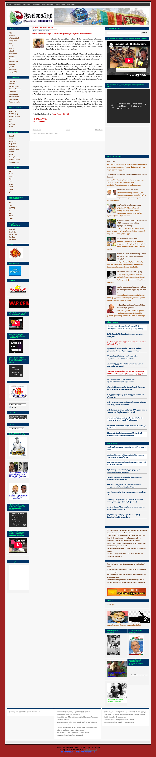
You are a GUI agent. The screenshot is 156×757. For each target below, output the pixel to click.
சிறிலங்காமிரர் (13, 54)
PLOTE (11, 174)
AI (9, 210)
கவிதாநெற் (12, 229)
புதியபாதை (12, 64)
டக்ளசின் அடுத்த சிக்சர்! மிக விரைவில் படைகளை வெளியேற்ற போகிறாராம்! (125, 364)
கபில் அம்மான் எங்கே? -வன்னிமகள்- (128, 190)
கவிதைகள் (36, 4)
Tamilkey (12, 237)
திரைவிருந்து (12, 232)
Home (68, 130)
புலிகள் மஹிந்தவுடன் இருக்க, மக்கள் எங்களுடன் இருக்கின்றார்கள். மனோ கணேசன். (63, 33)
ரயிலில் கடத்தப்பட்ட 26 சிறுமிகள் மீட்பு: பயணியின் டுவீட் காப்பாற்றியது (125, 712)
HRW (10, 213)
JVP (10, 182)
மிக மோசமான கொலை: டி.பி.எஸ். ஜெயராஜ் (129, 272)
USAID (11, 216)
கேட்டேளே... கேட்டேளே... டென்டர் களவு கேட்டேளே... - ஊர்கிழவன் (126, 335)
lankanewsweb (14, 97)
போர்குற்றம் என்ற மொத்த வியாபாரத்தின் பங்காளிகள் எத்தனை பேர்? (125, 395)
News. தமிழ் (12, 111)
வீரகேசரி (11, 152)
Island (11, 138)
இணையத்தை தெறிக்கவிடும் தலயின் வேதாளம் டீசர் (24, 712)
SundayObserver (14, 159)
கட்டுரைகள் (27, 4)
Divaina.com (13, 146)
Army (11, 119)
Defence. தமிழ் (13, 114)
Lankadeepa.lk (14, 149)
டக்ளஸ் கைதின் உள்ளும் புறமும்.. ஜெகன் (129, 205)
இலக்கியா (12, 35)
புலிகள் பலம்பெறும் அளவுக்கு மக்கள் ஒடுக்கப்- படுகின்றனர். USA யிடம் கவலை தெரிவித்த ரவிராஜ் (125, 327)
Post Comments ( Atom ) (50, 133)
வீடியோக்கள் (71, 4)
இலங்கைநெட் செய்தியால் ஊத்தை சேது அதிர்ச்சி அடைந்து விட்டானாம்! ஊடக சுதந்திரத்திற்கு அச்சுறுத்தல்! (131, 256)
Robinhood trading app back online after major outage (125, 580)
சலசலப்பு (11, 48)
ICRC (10, 205)
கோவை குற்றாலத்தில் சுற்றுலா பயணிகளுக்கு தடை (119, 719)
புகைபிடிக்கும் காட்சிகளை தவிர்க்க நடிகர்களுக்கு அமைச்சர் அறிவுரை (124, 714)
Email (51, 27)
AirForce (12, 124)
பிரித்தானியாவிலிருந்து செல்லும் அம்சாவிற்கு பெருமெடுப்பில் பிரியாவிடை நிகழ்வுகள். (122, 357)
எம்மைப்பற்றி (17, 4)
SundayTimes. (14, 157)
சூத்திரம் (11, 51)
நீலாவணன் (12, 59)
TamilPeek (12, 240)
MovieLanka (13, 234)
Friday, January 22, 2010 (60, 114)
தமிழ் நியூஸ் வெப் (14, 38)
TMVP (11, 189)
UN (10, 203)
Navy (10, 121)
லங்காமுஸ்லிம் (13, 72)
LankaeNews (13, 94)
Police (11, 127)
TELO (10, 179)
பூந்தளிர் (11, 67)
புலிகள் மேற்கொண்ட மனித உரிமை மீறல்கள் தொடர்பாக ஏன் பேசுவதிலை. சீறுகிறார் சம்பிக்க (126, 388)
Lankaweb (12, 91)
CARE (11, 218)
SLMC (11, 184)
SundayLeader (14, 162)
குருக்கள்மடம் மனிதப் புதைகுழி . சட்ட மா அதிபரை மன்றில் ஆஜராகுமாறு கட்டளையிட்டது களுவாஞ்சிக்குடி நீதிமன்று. (132, 223)
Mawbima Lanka (14, 102)
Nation (11, 154)
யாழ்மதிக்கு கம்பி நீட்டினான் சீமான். (127, 238)
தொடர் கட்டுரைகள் (48, 4)
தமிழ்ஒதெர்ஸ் (13, 40)
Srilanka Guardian (15, 89)
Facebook (44, 27)
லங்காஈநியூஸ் (13, 69)
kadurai (109, 604)
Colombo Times (14, 86)
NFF (10, 192)
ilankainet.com (90, 750)
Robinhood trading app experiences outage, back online (126, 582)
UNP (10, 171)
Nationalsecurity (14, 116)
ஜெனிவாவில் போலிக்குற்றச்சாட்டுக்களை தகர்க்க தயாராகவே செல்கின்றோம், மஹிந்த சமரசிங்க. (124, 349)
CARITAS (12, 208)
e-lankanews (13, 81)
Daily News (12, 144)
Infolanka (12, 84)
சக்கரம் (11, 46)
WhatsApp (36, 27)
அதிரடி (11, 33)
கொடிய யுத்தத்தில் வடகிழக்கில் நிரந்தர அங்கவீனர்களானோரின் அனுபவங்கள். (121, 380)
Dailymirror (13, 141)
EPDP (11, 187)
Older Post (98, 130)
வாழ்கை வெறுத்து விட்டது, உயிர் (119, 418)
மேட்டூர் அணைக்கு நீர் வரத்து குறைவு (115, 717)
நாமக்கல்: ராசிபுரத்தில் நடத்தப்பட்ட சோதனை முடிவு (119, 722)
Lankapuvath (13, 99)
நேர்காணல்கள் (60, 4)
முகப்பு (9, 4)
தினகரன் (11, 136)
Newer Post (37, 130)
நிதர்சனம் (12, 56)
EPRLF (11, 176)
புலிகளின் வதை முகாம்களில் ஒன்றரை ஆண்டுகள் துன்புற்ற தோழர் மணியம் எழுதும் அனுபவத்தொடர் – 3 (132, 289)
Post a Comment (39, 121)
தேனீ (10, 43)
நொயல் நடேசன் (13, 61)
